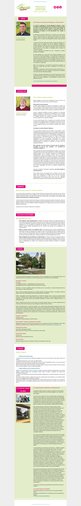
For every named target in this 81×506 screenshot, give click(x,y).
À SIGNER (20, 348)
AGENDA (20, 249)
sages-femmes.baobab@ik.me (43, 495)
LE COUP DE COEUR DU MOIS (23, 390)
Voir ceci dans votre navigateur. (40, 1)
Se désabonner (34, 504)
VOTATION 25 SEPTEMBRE (25, 215)
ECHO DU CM (21, 91)
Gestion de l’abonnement (44, 504)
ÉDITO (23, 18)
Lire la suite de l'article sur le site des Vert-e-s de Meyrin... (45, 81)
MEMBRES (20, 186)
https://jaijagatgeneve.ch (55, 324)
